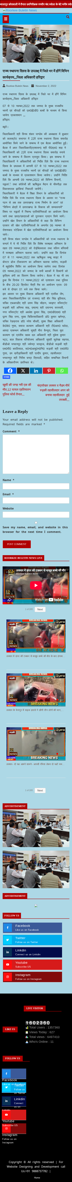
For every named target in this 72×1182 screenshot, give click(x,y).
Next (40, 609)
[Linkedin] (36, 371)
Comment (11, 431)
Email (8, 494)
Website (8, 508)
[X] (23, 371)
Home (37, 1177)
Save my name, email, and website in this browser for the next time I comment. (35, 529)
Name (8, 480)
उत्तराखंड (6, 377)
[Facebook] (10, 371)
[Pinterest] (49, 371)
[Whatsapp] (62, 371)
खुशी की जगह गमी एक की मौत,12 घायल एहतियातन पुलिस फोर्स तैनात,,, (17, 389)
